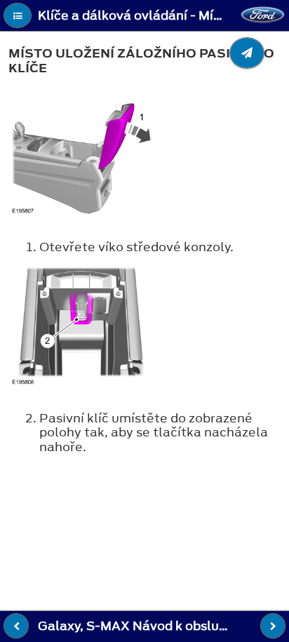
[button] (18, 15)
